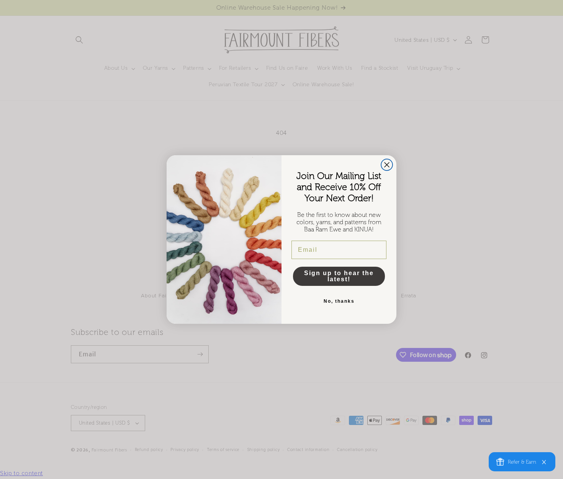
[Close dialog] (387, 165)
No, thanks (339, 301)
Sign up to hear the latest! (339, 276)
